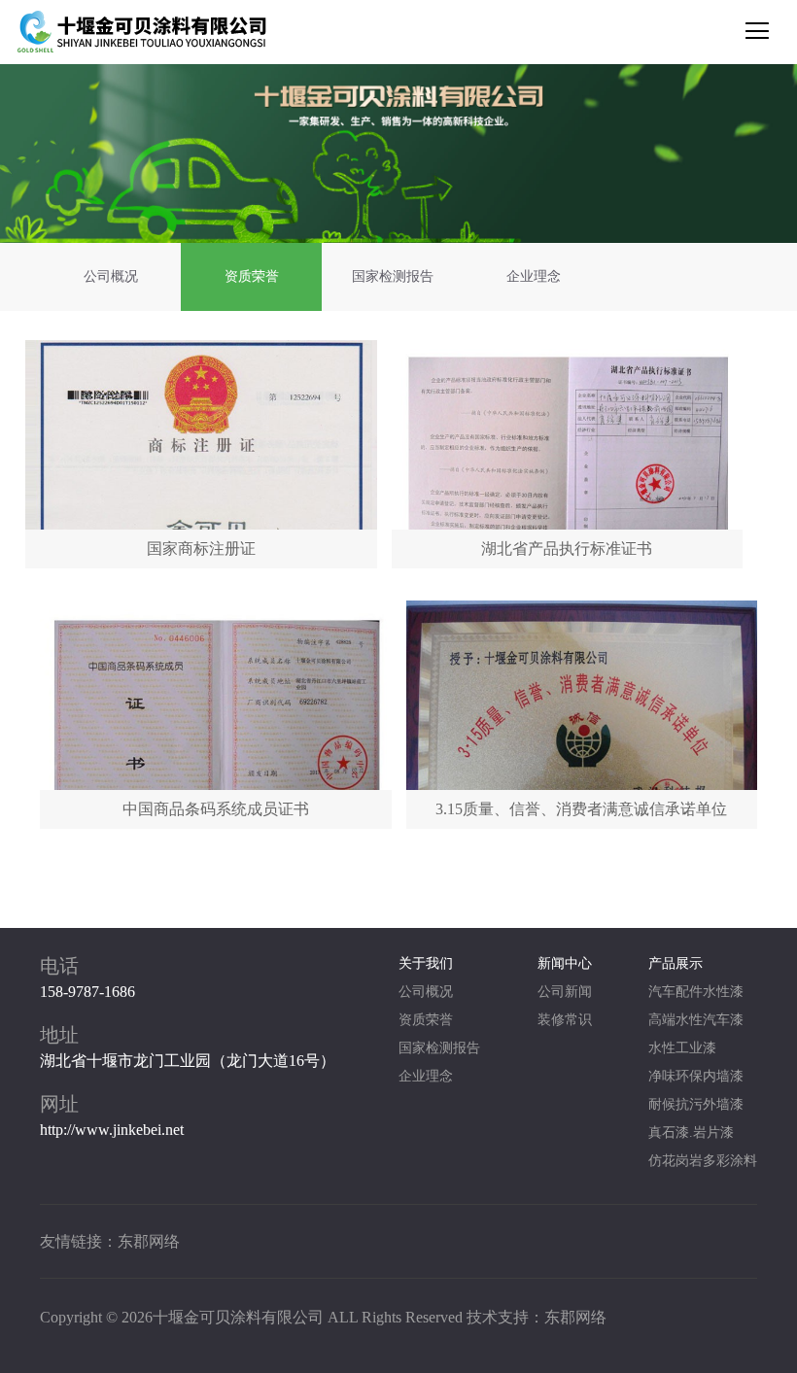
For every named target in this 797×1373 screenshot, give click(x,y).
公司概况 (111, 276)
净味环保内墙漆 (696, 1076)
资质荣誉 (252, 276)
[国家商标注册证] (200, 454)
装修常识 (564, 1020)
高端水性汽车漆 (696, 1020)
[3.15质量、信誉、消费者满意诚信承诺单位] (581, 715)
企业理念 (533, 276)
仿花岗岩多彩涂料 (702, 1160)
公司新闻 (564, 991)
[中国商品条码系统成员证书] (215, 715)
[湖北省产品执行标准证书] (567, 454)
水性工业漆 (682, 1048)
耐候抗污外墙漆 (696, 1104)
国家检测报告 (392, 276)
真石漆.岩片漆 (691, 1132)
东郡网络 (149, 1241)
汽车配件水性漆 (696, 991)
